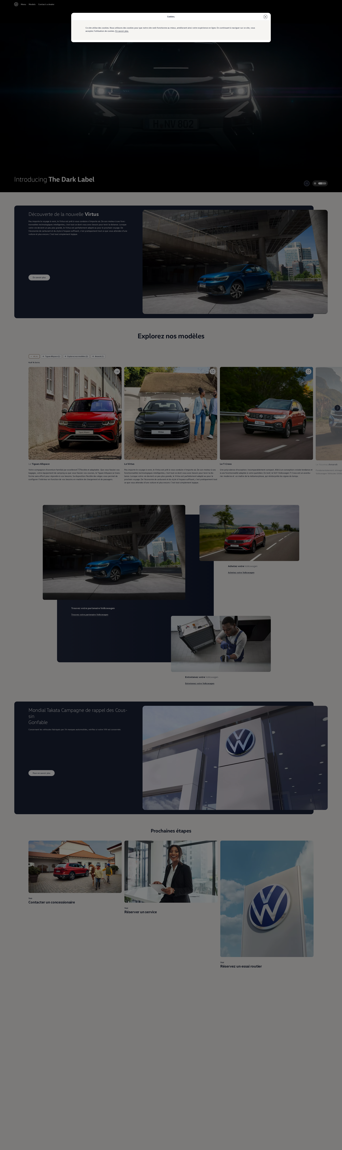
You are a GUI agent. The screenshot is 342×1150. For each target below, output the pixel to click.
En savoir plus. (122, 31)
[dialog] (171, 575)
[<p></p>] (265, 17)
